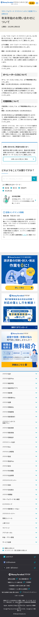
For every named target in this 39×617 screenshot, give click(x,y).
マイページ (6, 528)
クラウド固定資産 (8, 428)
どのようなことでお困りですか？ (18, 170)
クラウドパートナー (8, 513)
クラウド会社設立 (8, 490)
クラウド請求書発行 (8, 417)
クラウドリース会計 (8, 442)
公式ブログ (9, 557)
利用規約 (28, 582)
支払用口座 (8, 191)
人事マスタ (6, 523)
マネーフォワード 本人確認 (11, 499)
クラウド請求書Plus (8, 398)
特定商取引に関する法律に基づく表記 (19, 585)
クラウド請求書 (7, 393)
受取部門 (23, 188)
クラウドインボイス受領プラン (8, 422)
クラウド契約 (6, 485)
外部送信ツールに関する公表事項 (18, 589)
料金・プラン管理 (8, 537)
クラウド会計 (6, 374)
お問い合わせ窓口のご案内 (19, 159)
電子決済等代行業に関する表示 (10, 592)
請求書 (7, 188)
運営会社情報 (11, 579)
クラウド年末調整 (8, 471)
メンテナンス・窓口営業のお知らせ (16, 550)
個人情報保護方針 (24, 579)
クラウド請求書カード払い (10, 509)
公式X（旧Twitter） (12, 568)
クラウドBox (6, 447)
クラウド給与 (6, 466)
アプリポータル (7, 533)
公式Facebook (10, 562)
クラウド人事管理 (8, 452)
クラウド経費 (6, 402)
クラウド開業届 (7, 494)
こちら (24, 235)
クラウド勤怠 (6, 456)
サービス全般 (6, 542)
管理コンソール (7, 518)
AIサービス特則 (19, 595)
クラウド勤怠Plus (8, 461)
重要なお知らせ (9, 548)
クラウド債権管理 (8, 412)
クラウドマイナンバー (9, 480)
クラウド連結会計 (8, 437)
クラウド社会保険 (8, 475)
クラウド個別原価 (8, 433)
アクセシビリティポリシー (30, 592)
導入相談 (32, 3)
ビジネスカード (7, 504)
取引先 (15, 188)
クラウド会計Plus (8, 378)
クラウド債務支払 (8, 407)
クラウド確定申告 (8, 383)
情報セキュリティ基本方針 (15, 582)
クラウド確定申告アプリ (10, 388)
